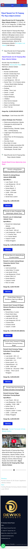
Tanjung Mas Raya (15, 64)
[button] (3, 546)
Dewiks (12, 544)
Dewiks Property (6, 544)
